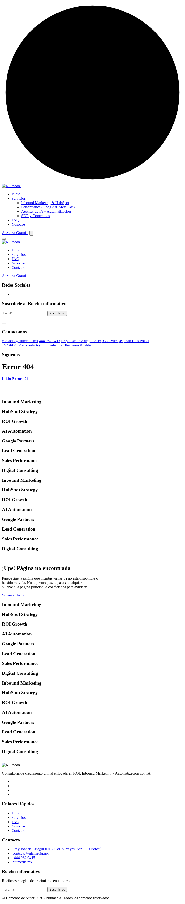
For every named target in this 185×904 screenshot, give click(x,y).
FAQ (15, 220)
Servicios (19, 198)
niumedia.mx (22, 862)
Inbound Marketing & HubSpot (45, 203)
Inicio (16, 194)
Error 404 (20, 379)
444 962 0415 (49, 341)
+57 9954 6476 (13, 345)
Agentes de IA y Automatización (46, 211)
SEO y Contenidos (35, 216)
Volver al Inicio (13, 595)
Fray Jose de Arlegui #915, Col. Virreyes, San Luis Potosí (105, 341)
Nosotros (18, 224)
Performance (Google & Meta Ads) (48, 207)
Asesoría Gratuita (15, 233)
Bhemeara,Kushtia (77, 345)
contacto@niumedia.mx (20, 341)
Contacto (18, 267)
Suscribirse (57, 313)
